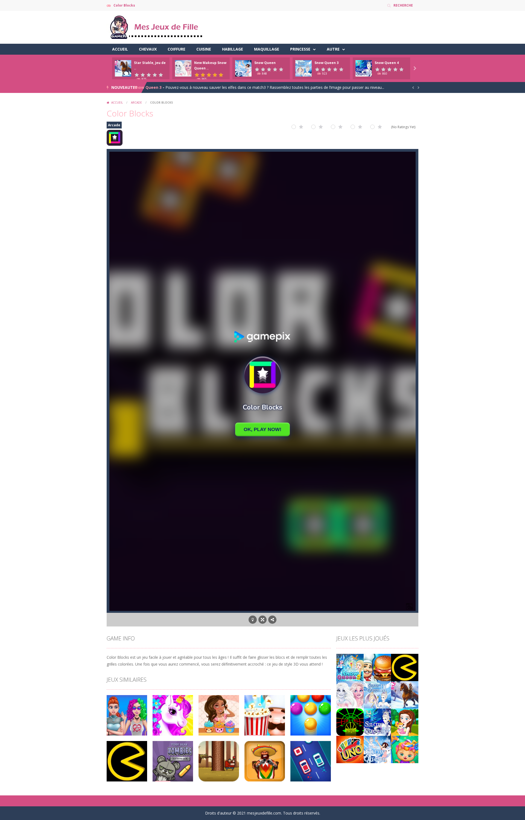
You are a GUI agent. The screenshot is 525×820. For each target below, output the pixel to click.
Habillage (232, 49)
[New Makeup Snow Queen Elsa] (350, 694)
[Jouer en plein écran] (262, 620)
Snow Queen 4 (387, 62)
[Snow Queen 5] (350, 667)
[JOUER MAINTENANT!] (123, 68)
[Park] (404, 721)
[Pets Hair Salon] (404, 749)
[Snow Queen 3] (377, 694)
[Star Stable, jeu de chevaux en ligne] (404, 694)
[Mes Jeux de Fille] (156, 27)
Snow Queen (265, 62)
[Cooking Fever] (377, 667)
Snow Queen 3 (326, 62)
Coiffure (176, 49)
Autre (333, 49)
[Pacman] (404, 667)
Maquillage (266, 49)
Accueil (120, 49)
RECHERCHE (403, 5)
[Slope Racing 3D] (350, 721)
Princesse (300, 49)
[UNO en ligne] (350, 749)
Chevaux (148, 49)
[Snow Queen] (377, 749)
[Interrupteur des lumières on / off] (253, 620)
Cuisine (203, 49)
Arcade (136, 102)
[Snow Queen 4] (377, 721)
